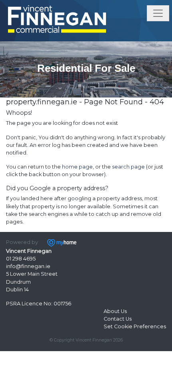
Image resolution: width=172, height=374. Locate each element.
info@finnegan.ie (28, 266)
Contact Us (118, 319)
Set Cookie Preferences (135, 326)
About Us (115, 311)
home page (77, 167)
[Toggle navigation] (158, 13)
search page (128, 167)
